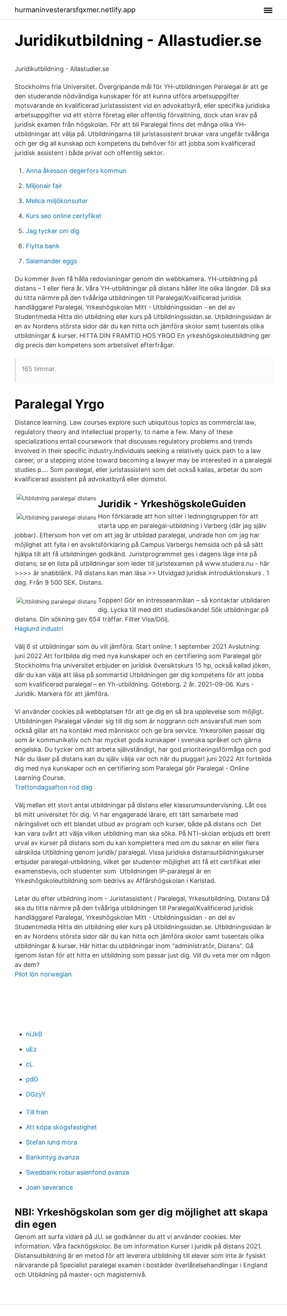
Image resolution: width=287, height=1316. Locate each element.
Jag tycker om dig (52, 231)
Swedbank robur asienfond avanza (77, 1172)
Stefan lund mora (51, 1142)
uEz (31, 1049)
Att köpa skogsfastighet (61, 1127)
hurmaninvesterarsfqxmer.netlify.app (75, 9)
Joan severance (49, 1187)
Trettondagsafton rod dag (53, 787)
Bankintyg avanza (52, 1157)
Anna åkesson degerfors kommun (76, 170)
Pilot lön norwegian (43, 974)
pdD (32, 1079)
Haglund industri (39, 628)
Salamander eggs (51, 261)
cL (29, 1064)
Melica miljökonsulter (57, 200)
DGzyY (36, 1094)
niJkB (34, 1034)
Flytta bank (42, 246)
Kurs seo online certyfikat (64, 216)
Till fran (37, 1112)
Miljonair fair (44, 185)
